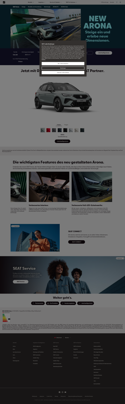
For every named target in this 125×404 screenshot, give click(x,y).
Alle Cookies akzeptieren (63, 63)
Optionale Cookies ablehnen (63, 72)
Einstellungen (63, 68)
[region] (63, 58)
